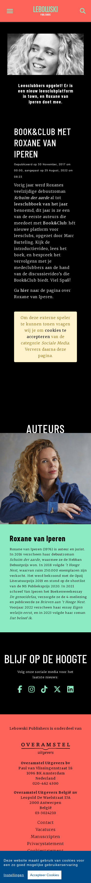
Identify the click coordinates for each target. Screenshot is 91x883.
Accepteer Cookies (44, 875)
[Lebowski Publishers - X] (57, 689)
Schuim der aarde (31, 197)
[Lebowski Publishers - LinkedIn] (70, 689)
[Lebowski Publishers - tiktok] (44, 689)
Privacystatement (45, 843)
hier (24, 290)
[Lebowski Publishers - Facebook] (20, 689)
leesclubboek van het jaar (41, 204)
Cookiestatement (45, 850)
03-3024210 (45, 813)
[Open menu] (10, 11)
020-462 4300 (45, 783)
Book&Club (54, 223)
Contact (45, 822)
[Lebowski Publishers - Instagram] (31, 689)
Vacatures (46, 829)
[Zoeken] (82, 11)
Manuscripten (45, 836)
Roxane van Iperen (38, 538)
